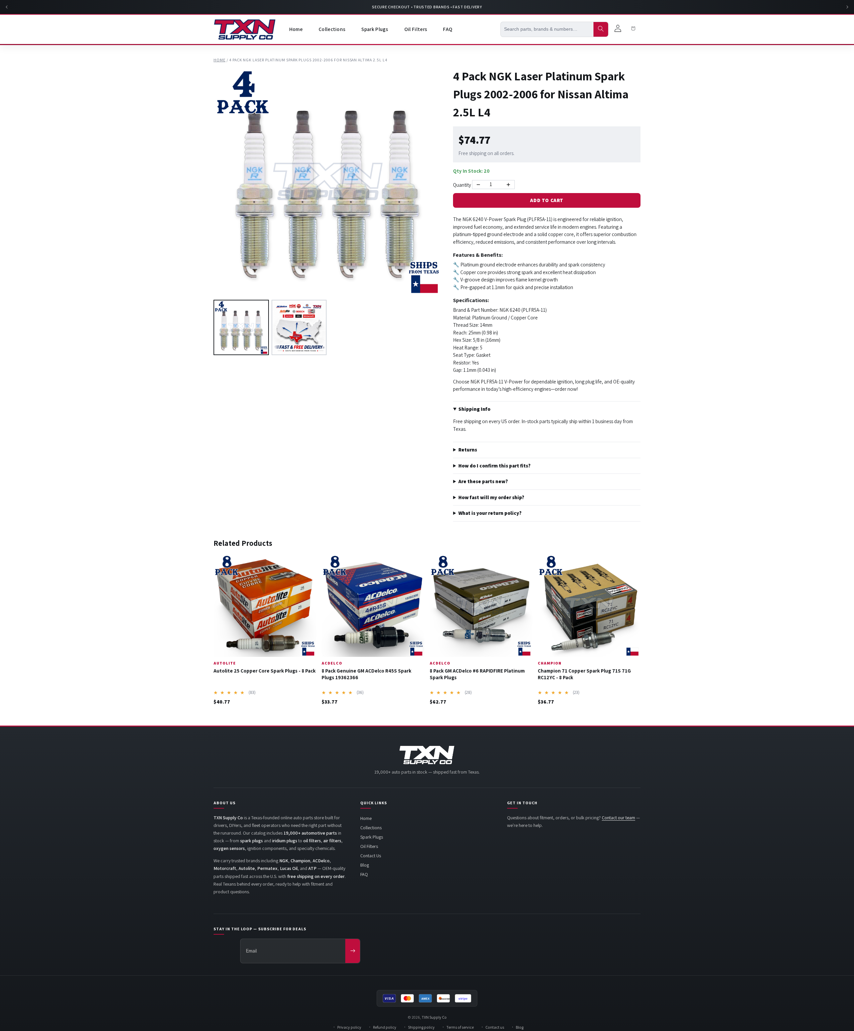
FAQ (364, 874)
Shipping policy (421, 1027)
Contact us (494, 1027)
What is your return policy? (489, 513)
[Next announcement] (847, 7)
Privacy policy (349, 1027)
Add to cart (546, 200)
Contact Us (370, 856)
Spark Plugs (371, 837)
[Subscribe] (352, 951)
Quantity (462, 185)
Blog (364, 865)
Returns (467, 449)
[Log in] (617, 29)
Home (220, 59)
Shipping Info (474, 409)
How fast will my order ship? (491, 497)
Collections (371, 828)
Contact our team (618, 818)
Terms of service (460, 1027)
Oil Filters (369, 846)
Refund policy (384, 1027)
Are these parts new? (483, 481)
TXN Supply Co (434, 1017)
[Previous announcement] (6, 7)
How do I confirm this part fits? (494, 465)
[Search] (600, 29)
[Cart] (633, 29)
